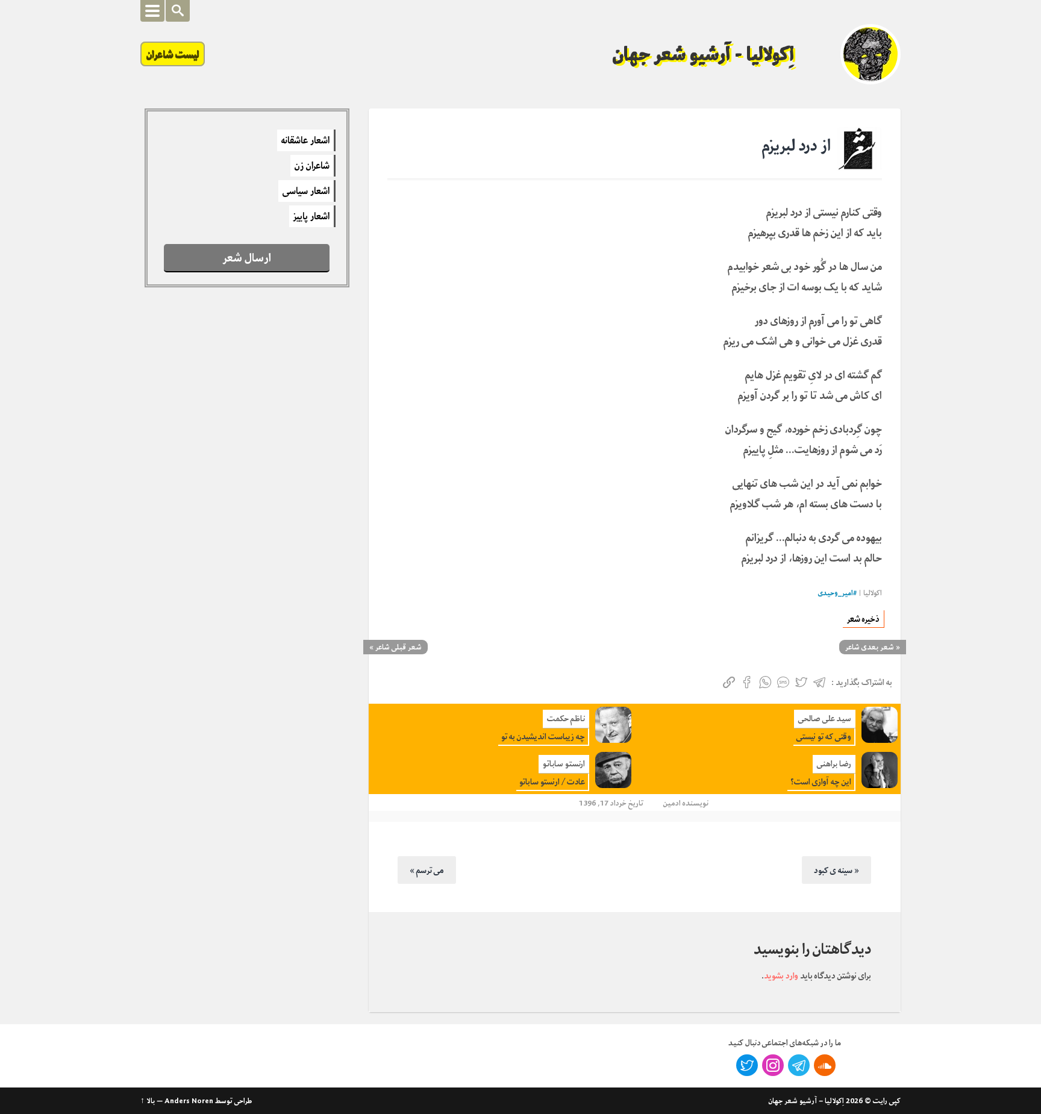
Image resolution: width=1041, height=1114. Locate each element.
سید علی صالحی (824, 718)
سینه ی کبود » (836, 870)
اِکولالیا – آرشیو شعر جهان (806, 1101)
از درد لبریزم (796, 145)
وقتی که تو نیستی (823, 736)
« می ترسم (427, 870)
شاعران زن (312, 165)
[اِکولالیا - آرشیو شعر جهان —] (870, 54)
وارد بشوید (781, 975)
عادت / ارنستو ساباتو (552, 782)
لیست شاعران (172, 54)
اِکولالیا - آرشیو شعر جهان (703, 54)
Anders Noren (188, 1101)
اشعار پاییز (311, 216)
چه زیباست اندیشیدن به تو (543, 736)
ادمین (672, 802)
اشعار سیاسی (306, 191)
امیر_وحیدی (835, 593)
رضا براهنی (834, 764)
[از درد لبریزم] (859, 149)
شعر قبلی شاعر (398, 647)
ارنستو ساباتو (564, 764)
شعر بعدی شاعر (869, 647)
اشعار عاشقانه (305, 140)
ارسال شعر (247, 257)
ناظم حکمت (566, 718)
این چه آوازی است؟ (820, 782)
